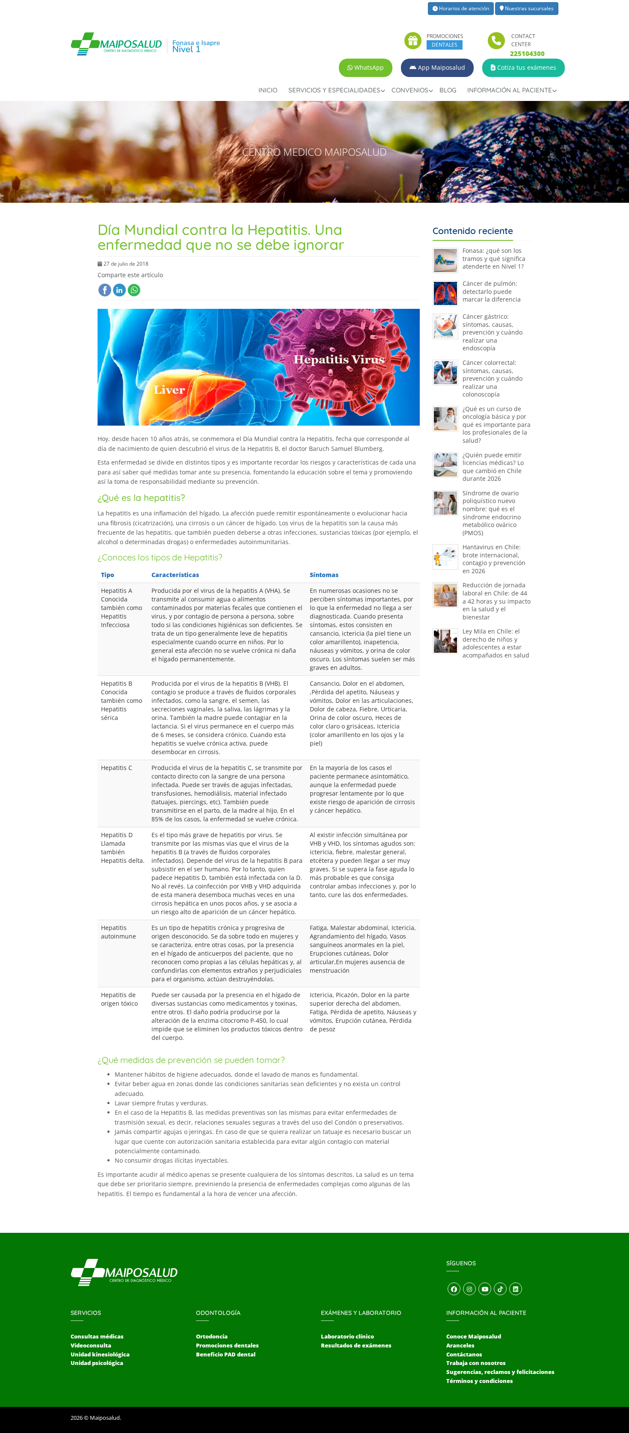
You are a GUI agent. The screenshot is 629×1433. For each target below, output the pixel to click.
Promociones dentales (227, 1345)
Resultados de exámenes (356, 1345)
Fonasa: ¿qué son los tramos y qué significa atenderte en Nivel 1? (494, 258)
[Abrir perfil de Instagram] (469, 1289)
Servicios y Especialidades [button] (334, 90)
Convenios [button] (410, 90)
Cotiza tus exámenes (525, 67)
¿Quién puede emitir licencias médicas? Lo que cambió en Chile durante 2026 (493, 467)
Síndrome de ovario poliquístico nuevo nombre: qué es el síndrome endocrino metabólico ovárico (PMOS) (492, 513)
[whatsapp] (134, 290)
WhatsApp (368, 67)
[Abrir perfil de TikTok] (500, 1289)
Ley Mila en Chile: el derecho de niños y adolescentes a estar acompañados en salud (496, 643)
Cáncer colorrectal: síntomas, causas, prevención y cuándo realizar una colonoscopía (492, 378)
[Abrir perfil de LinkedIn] (515, 1289)
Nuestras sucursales (529, 8)
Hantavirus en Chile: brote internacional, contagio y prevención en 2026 (494, 559)
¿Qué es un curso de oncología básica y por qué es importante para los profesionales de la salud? (497, 424)
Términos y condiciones (479, 1381)
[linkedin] (119, 290)
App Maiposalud (440, 67)
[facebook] (104, 290)
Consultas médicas (97, 1336)
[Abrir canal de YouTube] (484, 1289)
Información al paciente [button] (509, 90)
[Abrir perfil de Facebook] (454, 1289)
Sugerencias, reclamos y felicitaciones (500, 1372)
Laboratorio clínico (347, 1336)
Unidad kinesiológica (100, 1354)
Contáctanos (464, 1354)
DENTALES (444, 44)
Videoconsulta (91, 1345)
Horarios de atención (463, 8)
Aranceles (460, 1345)
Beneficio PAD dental (225, 1354)
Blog (447, 90)
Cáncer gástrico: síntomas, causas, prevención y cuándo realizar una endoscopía (492, 332)
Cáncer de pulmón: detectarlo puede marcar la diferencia (492, 291)
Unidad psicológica (97, 1363)
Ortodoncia (212, 1336)
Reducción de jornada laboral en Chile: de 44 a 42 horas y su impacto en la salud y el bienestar (497, 601)
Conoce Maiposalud (473, 1336)
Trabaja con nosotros (476, 1363)
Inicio (267, 90)
